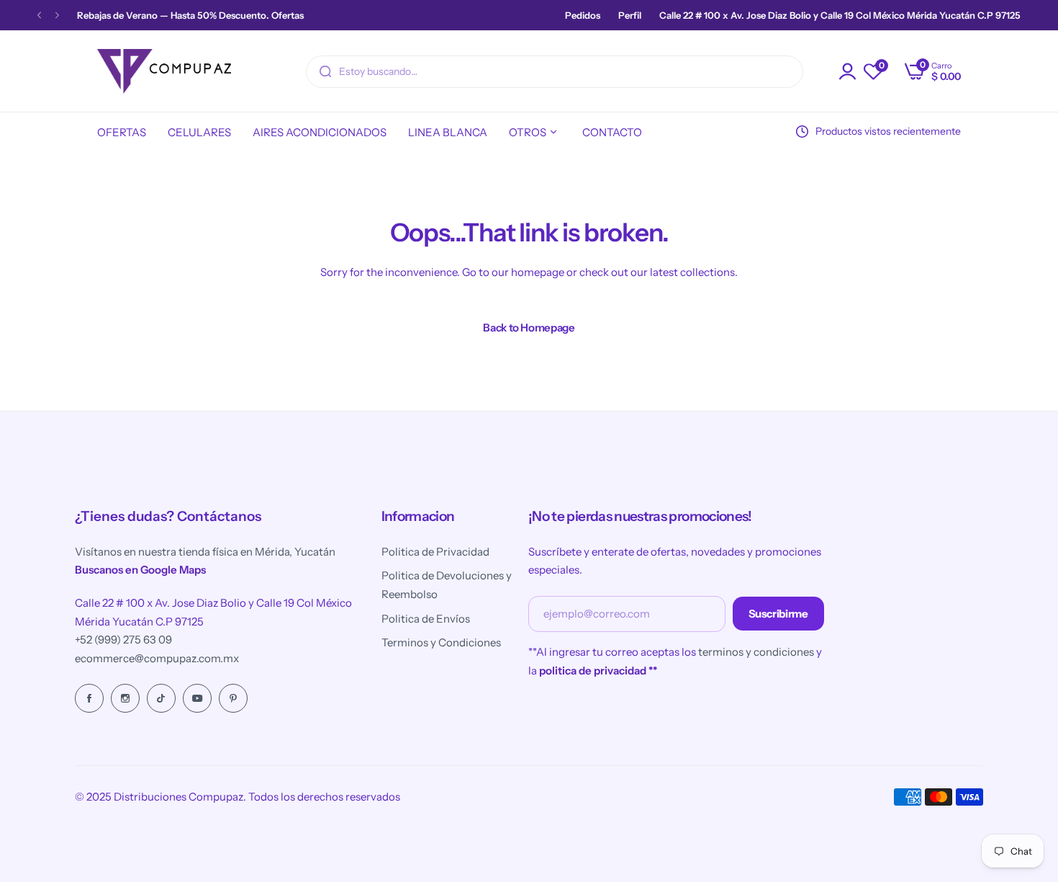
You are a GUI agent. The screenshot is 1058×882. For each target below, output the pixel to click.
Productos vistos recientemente (888, 131)
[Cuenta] (848, 71)
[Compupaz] (164, 71)
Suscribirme (778, 613)
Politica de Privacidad (435, 551)
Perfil (629, 15)
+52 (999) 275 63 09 (123, 639)
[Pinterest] (233, 698)
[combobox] (554, 71)
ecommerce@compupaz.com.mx (157, 658)
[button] (39, 15)
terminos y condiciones (756, 652)
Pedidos (582, 15)
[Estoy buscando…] (325, 71)
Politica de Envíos (425, 618)
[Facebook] (89, 698)
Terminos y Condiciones (441, 642)
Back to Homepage (528, 327)
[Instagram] (125, 698)
